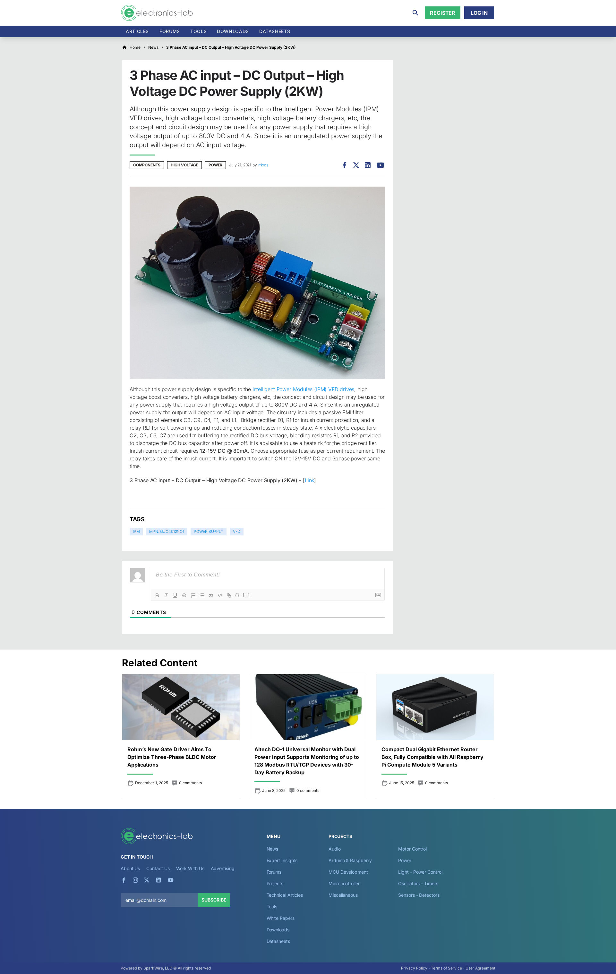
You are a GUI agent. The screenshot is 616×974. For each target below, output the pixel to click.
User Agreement (480, 968)
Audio (335, 849)
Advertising (223, 868)
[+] (246, 594)
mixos (263, 165)
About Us (130, 868)
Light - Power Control (420, 872)
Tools (198, 31)
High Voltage (184, 165)
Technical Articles (285, 895)
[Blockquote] (211, 595)
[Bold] (157, 595)
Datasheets (274, 31)
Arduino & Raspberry (350, 860)
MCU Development (348, 872)
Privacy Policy (414, 968)
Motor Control (412, 849)
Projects (275, 883)
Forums (169, 31)
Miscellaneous (343, 895)
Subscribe (214, 900)
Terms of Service (446, 968)
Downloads (278, 929)
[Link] (229, 595)
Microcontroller (344, 883)
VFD (236, 531)
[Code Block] (220, 595)
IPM (136, 531)
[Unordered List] (202, 595)
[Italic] (166, 595)
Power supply (208, 531)
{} (237, 594)
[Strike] (184, 595)
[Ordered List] (193, 595)
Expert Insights (282, 860)
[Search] (415, 13)
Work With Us (190, 868)
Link (309, 480)
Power (215, 165)
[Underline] (175, 595)
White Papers (281, 918)
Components (146, 165)
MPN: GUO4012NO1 (166, 531)
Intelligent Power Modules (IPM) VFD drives (303, 389)
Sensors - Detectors (418, 895)
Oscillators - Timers (418, 883)
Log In (479, 13)
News (272, 849)
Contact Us (157, 868)
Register (442, 13)
